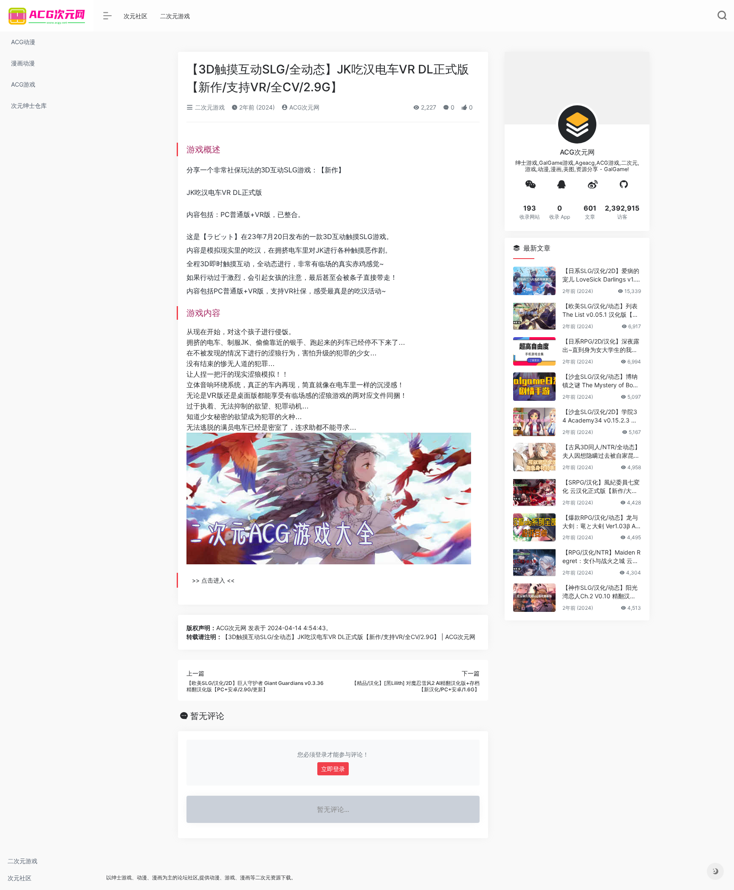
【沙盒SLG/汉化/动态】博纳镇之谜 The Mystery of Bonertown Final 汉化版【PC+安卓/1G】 (601, 381)
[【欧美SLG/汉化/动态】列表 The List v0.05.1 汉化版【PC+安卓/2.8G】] (534, 316)
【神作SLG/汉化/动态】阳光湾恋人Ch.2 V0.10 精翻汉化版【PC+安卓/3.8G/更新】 (600, 592)
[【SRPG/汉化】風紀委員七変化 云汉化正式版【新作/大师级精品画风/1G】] (534, 492)
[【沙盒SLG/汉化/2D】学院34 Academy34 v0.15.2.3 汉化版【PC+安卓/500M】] (534, 422)
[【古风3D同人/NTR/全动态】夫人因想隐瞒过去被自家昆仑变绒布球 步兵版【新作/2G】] (534, 457)
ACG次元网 (303, 107)
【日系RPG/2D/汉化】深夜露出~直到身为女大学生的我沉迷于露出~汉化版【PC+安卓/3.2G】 (601, 346)
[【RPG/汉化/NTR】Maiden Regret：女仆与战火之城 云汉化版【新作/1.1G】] (534, 562)
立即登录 (333, 768)
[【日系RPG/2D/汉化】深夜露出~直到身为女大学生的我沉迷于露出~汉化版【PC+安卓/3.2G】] (534, 351)
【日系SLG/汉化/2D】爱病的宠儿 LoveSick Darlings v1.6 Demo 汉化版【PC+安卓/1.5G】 (600, 275)
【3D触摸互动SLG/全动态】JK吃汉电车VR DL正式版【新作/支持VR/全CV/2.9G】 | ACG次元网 (348, 636)
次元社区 (19, 878)
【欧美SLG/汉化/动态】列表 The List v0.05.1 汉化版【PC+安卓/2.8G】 (601, 310)
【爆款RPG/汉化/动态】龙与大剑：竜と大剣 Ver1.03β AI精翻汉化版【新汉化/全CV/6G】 (600, 522)
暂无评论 (207, 716)
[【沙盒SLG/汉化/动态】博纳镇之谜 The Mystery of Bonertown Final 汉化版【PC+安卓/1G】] (534, 386)
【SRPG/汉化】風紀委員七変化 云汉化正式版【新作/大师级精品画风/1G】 (601, 487)
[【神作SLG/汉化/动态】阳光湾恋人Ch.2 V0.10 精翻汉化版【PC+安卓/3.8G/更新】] (534, 597)
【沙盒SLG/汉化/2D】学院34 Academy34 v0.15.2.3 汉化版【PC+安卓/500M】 (599, 416)
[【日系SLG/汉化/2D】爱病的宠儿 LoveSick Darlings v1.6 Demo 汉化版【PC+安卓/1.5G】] (534, 281)
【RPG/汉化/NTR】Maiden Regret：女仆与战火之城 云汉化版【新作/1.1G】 (601, 557)
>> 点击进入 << (213, 580)
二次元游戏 (22, 861)
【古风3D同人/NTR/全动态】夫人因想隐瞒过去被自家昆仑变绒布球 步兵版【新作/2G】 (601, 451)
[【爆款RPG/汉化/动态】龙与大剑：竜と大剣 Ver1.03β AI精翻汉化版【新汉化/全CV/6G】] (534, 527)
